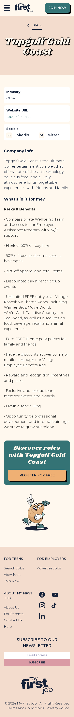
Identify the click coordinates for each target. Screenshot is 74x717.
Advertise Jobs (49, 568)
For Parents (13, 614)
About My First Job (18, 595)
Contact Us (13, 620)
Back (37, 25)
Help (8, 627)
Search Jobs (14, 568)
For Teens (13, 559)
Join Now (57, 8)
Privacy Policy (57, 708)
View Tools (12, 575)
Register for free (37, 475)
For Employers (51, 559)
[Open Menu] (7, 8)
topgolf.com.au (19, 117)
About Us (11, 607)
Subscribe (37, 662)
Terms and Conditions (25, 708)
